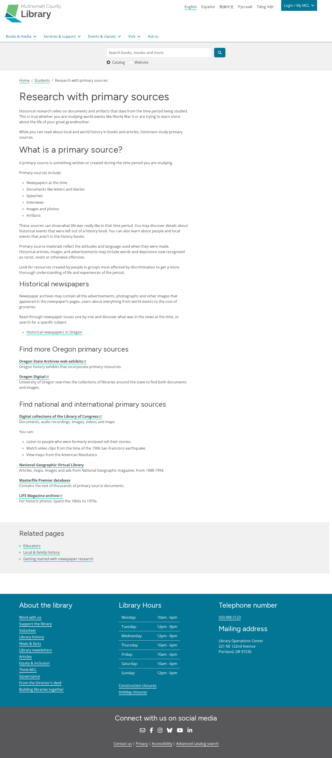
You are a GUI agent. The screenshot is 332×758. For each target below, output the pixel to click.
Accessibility (162, 743)
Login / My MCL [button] (297, 5)
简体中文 (226, 6)
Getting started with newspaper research (58, 558)
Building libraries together (41, 689)
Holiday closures (133, 692)
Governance (29, 676)
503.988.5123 (230, 617)
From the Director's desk (40, 682)
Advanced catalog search (197, 743)
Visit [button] (132, 36)
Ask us (153, 36)
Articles (25, 656)
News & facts (30, 643)
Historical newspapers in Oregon (54, 332)
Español (208, 6)
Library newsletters (35, 650)
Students (42, 80)
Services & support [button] (60, 36)
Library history (31, 636)
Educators (32, 545)
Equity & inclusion (34, 663)
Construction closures (138, 685)
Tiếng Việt (265, 6)
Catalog (118, 62)
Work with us (30, 617)
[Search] (219, 52)
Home (24, 80)
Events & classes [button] (102, 36)
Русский (245, 6)
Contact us (123, 743)
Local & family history (41, 552)
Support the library (35, 623)
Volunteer (27, 630)
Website (141, 62)
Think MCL (28, 669)
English (191, 6)
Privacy (142, 743)
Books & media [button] (19, 36)
